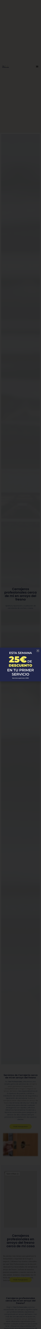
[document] (20, 664)
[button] (38, 651)
